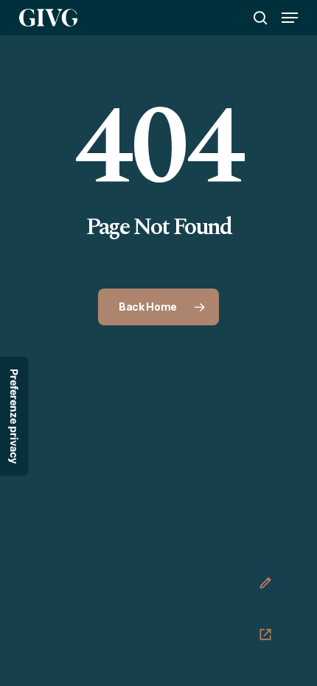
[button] (290, 17)
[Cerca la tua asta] (265, 634)
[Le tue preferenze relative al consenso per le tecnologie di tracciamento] (14, 416)
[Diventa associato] (265, 583)
